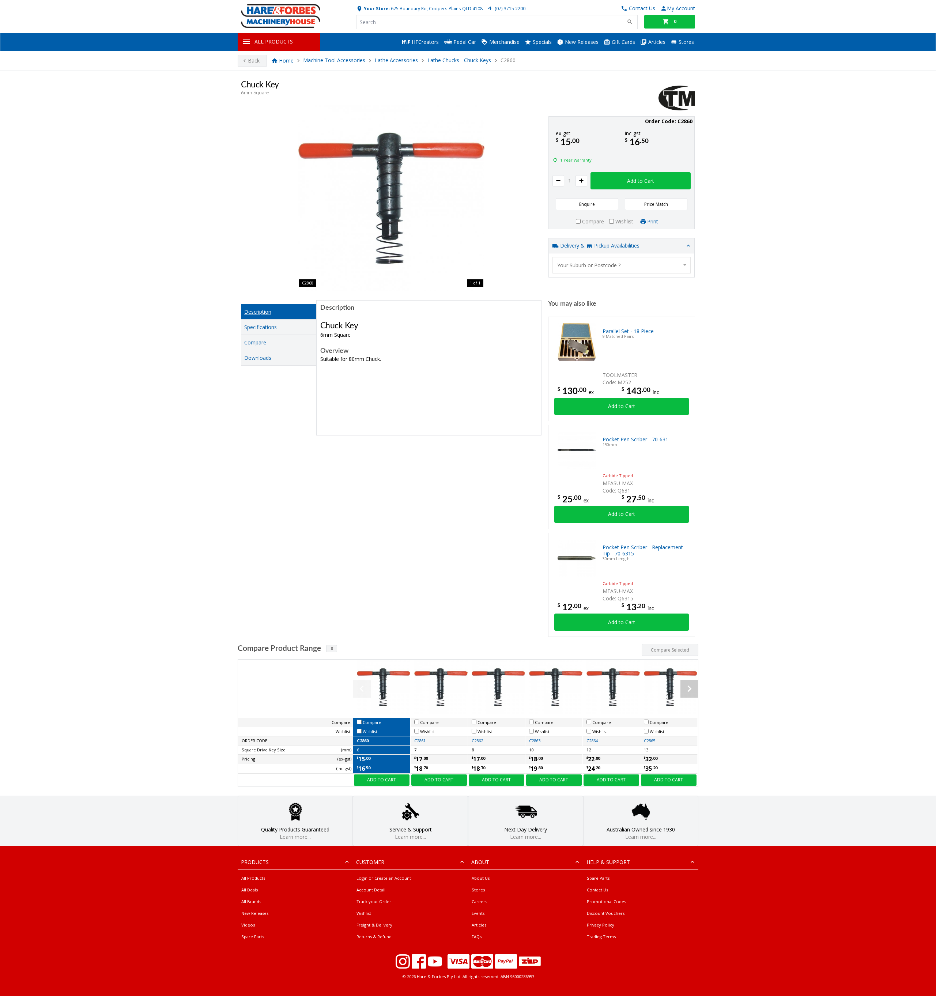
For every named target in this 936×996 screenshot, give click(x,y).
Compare (255, 342)
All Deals (249, 890)
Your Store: (376, 8)
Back (254, 60)
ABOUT (480, 862)
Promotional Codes (606, 901)
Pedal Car (464, 41)
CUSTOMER (370, 862)
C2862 (477, 740)
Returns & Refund (374, 936)
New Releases (581, 41)
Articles (656, 41)
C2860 (363, 740)
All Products (253, 878)
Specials (541, 41)
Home (286, 60)
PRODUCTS (255, 862)
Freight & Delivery (374, 925)
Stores (685, 41)
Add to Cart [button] (640, 180)
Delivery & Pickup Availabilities (599, 245)
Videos (248, 925)
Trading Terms (601, 936)
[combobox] (621, 265)
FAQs (477, 936)
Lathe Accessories (396, 60)
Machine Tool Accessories (334, 60)
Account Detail (370, 890)
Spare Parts (252, 936)
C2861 (420, 740)
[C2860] (391, 198)
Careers (479, 901)
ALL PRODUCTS (273, 41)
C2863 (534, 740)
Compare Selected (670, 650)
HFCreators (424, 41)
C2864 (592, 740)
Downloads (257, 357)
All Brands (251, 901)
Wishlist (363, 913)
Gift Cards (622, 41)
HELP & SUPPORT (608, 862)
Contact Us (597, 890)
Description (257, 311)
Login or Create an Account (383, 878)
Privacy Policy (600, 925)
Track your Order (373, 901)
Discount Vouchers (605, 913)
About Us (481, 878)
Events (478, 913)
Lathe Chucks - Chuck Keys (459, 60)
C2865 (649, 740)
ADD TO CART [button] (381, 780)
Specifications (260, 327)
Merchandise (504, 41)
